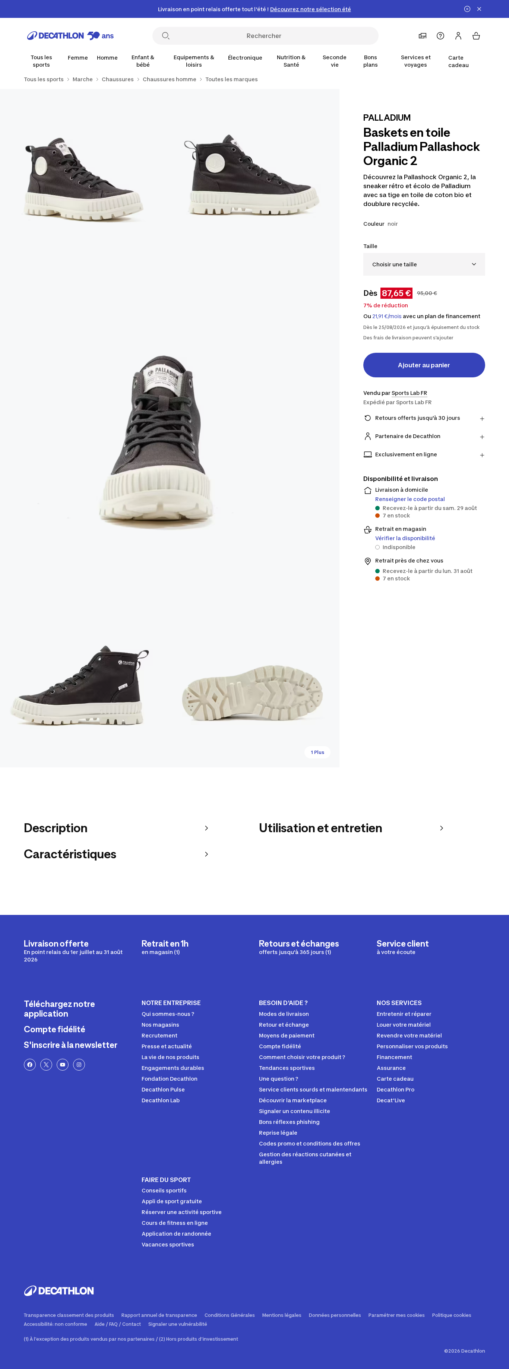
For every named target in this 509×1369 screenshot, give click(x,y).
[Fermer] (479, 9)
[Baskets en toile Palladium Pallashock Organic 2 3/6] (169, 428)
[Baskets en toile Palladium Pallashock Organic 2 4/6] (85, 682)
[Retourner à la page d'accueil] (70, 35)
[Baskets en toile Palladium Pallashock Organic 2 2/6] (85, 174)
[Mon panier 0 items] (476, 36)
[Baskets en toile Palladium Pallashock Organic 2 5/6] (254, 682)
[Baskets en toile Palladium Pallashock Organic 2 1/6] (254, 174)
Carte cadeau (458, 61)
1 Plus (317, 752)
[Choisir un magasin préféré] (422, 36)
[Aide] (440, 36)
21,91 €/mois (387, 316)
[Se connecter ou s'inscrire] (458, 36)
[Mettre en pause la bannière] (467, 9)
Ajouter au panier (424, 365)
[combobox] (424, 264)
